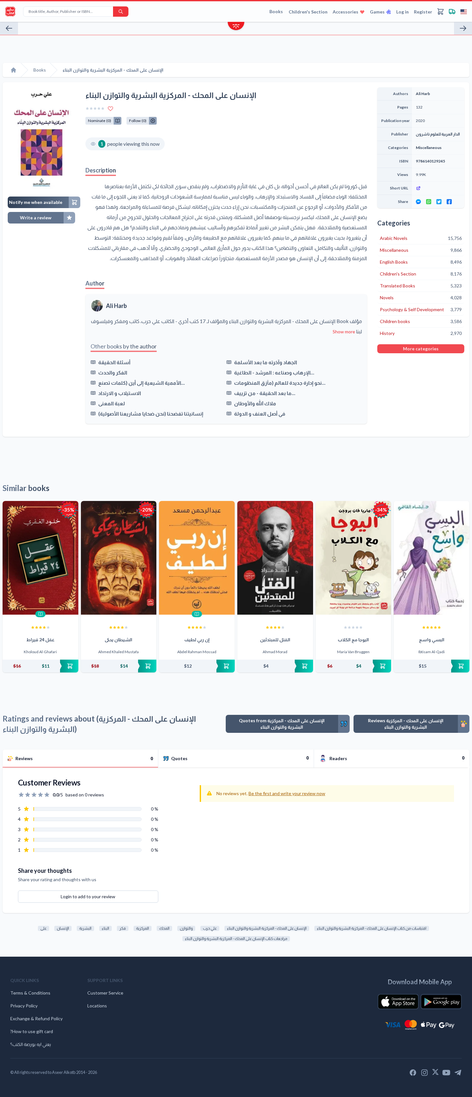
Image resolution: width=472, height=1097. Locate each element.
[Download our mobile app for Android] (441, 1001)
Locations (97, 1005)
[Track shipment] (452, 11)
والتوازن (186, 928)
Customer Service (105, 993)
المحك (164, 928)
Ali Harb (116, 305)
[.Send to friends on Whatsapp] (428, 201)
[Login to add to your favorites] (110, 108)
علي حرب (210, 928)
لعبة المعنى (111, 403)
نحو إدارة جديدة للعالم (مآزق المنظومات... (280, 383)
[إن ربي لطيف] (197, 558)
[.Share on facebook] (449, 201)
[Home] (13, 70)
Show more (344, 331)
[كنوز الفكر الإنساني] (9, 28)
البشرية (85, 928)
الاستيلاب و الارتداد (119, 393)
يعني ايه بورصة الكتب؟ (30, 1044)
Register (423, 11)
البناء (105, 928)
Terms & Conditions (30, 993)
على (43, 928)
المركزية (142, 928)
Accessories (345, 11)
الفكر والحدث (112, 372)
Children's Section (308, 11)
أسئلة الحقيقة (114, 362)
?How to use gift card (31, 1031)
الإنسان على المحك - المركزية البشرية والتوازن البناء (267, 928)
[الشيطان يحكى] (119, 558)
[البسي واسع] (431, 558)
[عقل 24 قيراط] (40, 558)
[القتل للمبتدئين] (275, 558)
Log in (402, 11)
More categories (421, 348)
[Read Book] (40, 614)
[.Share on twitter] (438, 201)
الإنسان (63, 928)
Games (377, 11)
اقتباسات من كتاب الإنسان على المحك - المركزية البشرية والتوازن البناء (371, 928)
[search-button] (120, 11)
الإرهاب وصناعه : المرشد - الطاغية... (274, 372)
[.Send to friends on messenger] (418, 201)
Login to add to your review (88, 896)
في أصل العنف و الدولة (259, 413)
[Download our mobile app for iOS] (398, 1001)
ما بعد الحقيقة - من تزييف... (264, 393)
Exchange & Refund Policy (36, 1018)
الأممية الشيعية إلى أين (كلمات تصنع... (141, 383)
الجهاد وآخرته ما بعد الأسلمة (265, 362)
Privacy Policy (24, 1005)
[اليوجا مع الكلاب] (353, 558)
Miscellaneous (428, 147)
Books (276, 11)
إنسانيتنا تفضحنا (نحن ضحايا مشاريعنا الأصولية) (150, 413)
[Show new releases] (236, 27)
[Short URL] (438, 188)
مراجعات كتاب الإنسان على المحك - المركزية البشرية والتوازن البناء (236, 938)
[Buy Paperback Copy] (40, 666)
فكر (122, 928)
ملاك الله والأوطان (255, 403)
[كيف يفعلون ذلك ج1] (463, 28)
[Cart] (440, 11)
